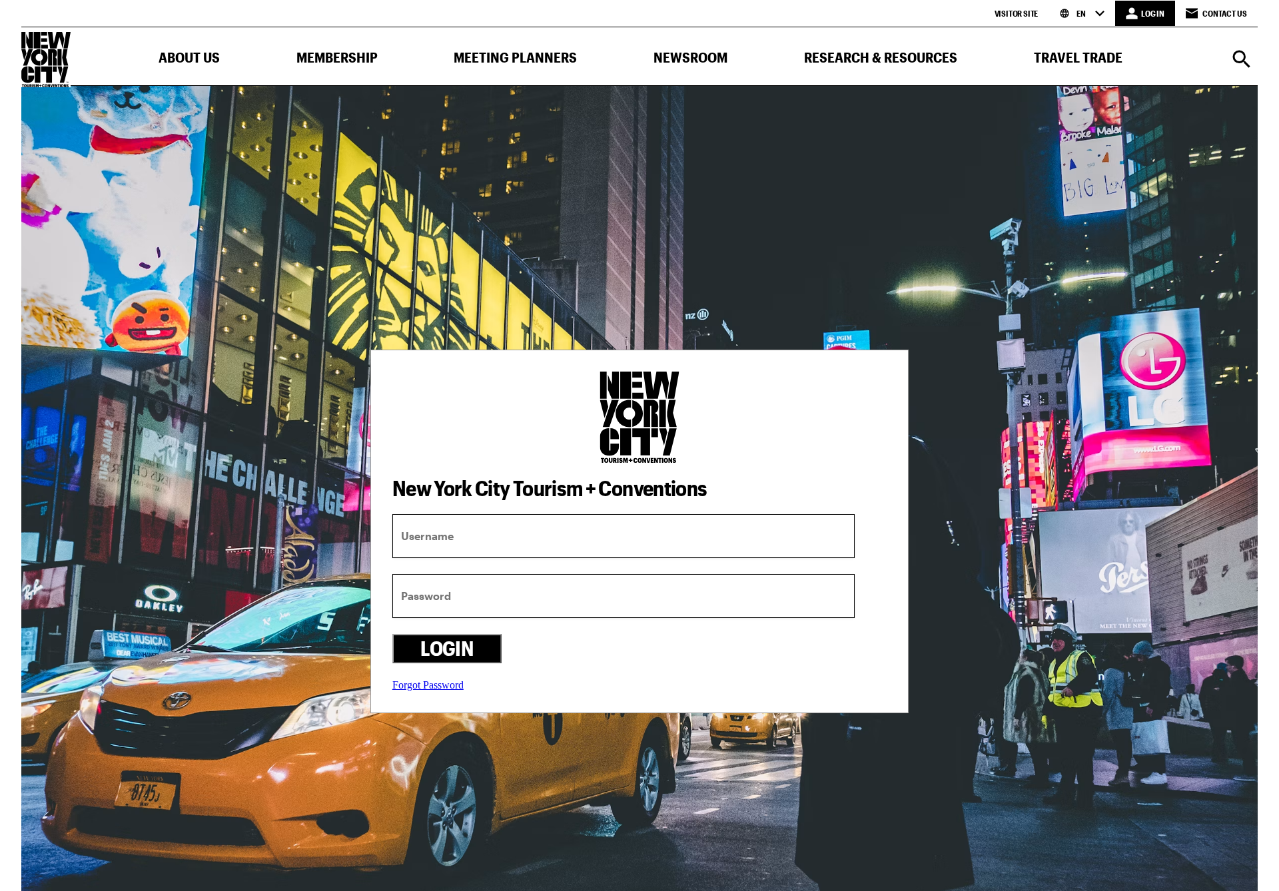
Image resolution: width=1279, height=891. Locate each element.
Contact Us (1224, 13)
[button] (189, 60)
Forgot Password (428, 685)
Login (446, 648)
